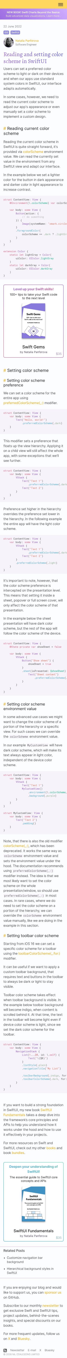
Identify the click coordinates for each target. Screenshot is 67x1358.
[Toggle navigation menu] (60, 4)
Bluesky (24, 1339)
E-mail (32, 1350)
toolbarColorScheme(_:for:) (39, 953)
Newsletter (17, 1350)
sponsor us (52, 1292)
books (51, 1148)
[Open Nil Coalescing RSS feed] (5, 1350)
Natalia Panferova (27, 40)
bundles (18, 1153)
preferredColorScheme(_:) (23, 403)
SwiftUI (15, 32)
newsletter (50, 1306)
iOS (6, 32)
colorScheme (33, 152)
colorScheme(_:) (16, 846)
